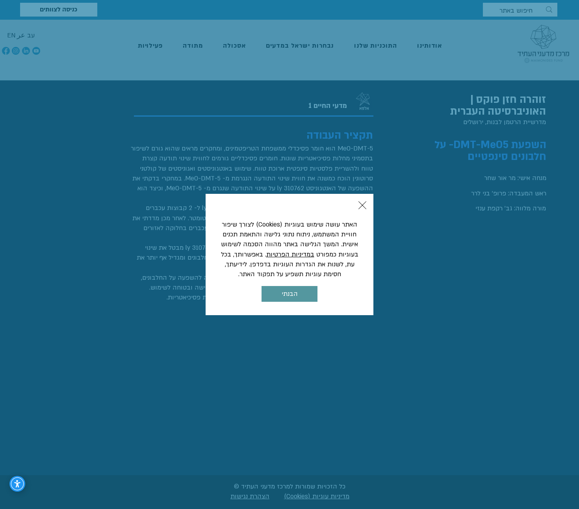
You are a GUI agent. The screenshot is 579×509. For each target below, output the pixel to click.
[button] (362, 205)
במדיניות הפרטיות (290, 254)
